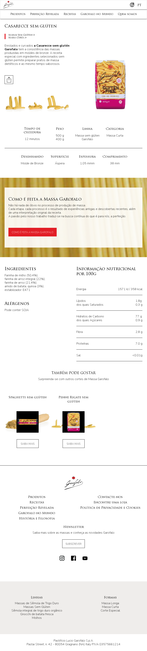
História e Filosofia (37, 518)
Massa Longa (110, 603)
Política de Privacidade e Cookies (110, 507)
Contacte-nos (110, 497)
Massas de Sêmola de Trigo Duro (37, 603)
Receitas (70, 14)
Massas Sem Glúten (20, 35)
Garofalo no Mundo (97, 14)
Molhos (37, 618)
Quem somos (127, 14)
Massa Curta (16, 38)
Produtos (17, 14)
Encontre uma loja (110, 502)
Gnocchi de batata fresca (36, 614)
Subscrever (73, 544)
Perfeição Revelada (44, 14)
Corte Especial (110, 610)
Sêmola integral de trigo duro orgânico (36, 610)
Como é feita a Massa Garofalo (32, 232)
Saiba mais (27, 444)
